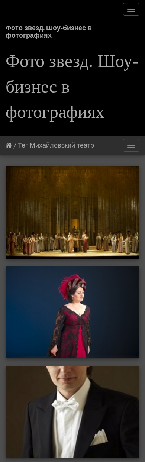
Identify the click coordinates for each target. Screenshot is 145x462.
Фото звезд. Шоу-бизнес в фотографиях (49, 30)
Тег (23, 145)
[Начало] (9, 145)
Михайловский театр (62, 145)
